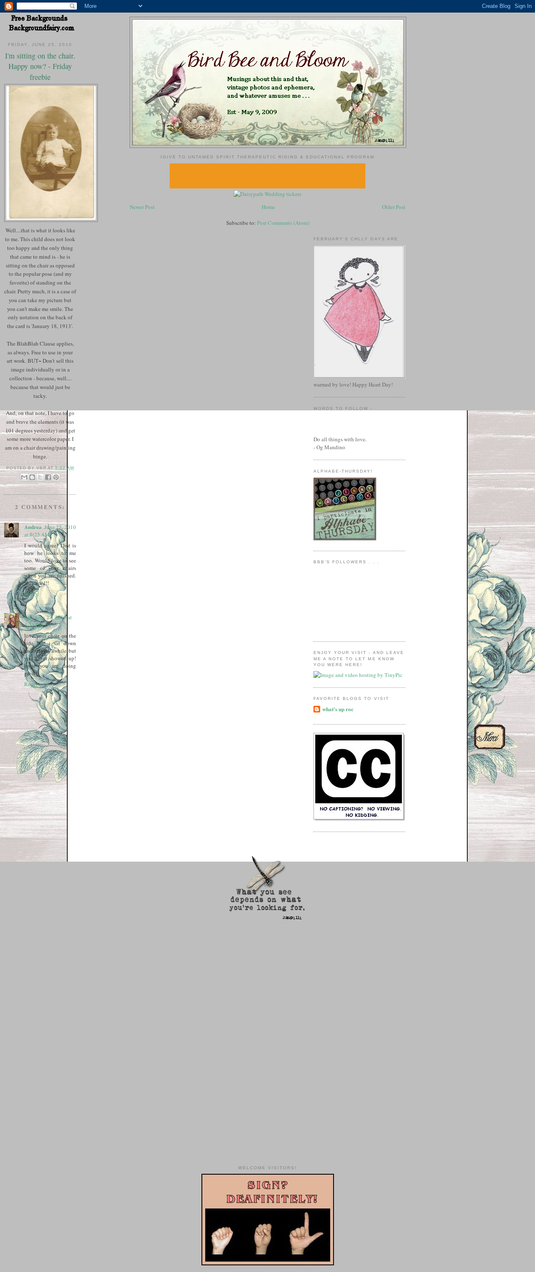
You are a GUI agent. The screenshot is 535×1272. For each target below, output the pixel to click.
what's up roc (338, 709)
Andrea (33, 527)
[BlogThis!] (32, 477)
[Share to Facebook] (48, 477)
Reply (31, 594)
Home (268, 207)
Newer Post (142, 207)
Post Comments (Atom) (283, 222)
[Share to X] (40, 477)
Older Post (393, 207)
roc (28, 617)
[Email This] (24, 477)
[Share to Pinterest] (56, 477)
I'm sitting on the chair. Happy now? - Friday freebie (40, 66)
